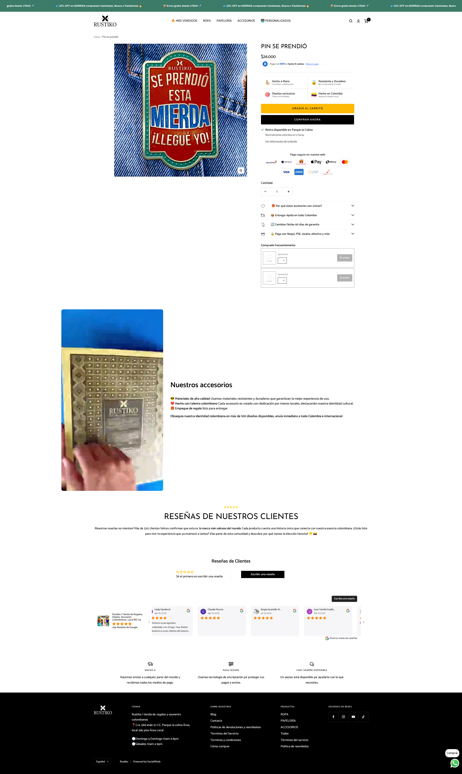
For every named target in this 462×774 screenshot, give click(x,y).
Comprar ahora (307, 119)
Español (100, 761)
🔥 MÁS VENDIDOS (184, 20)
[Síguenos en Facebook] (333, 717)
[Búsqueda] (350, 21)
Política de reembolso (295, 746)
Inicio (97, 37)
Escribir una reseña (263, 574)
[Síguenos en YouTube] (353, 717)
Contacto (216, 720)
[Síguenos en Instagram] (343, 717)
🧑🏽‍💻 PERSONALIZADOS (276, 20)
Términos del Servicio (224, 733)
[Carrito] (366, 21)
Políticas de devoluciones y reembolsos (235, 727)
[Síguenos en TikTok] (363, 717)
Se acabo (345, 258)
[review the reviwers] (186, 612)
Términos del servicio (294, 740)
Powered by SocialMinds (146, 762)
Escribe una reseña (344, 599)
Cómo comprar (220, 746)
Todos (285, 733)
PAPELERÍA (224, 20)
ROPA (207, 20)
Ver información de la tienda (281, 141)
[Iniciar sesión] (358, 21)
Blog (213, 714)
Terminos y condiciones (225, 740)
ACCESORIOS (246, 20)
